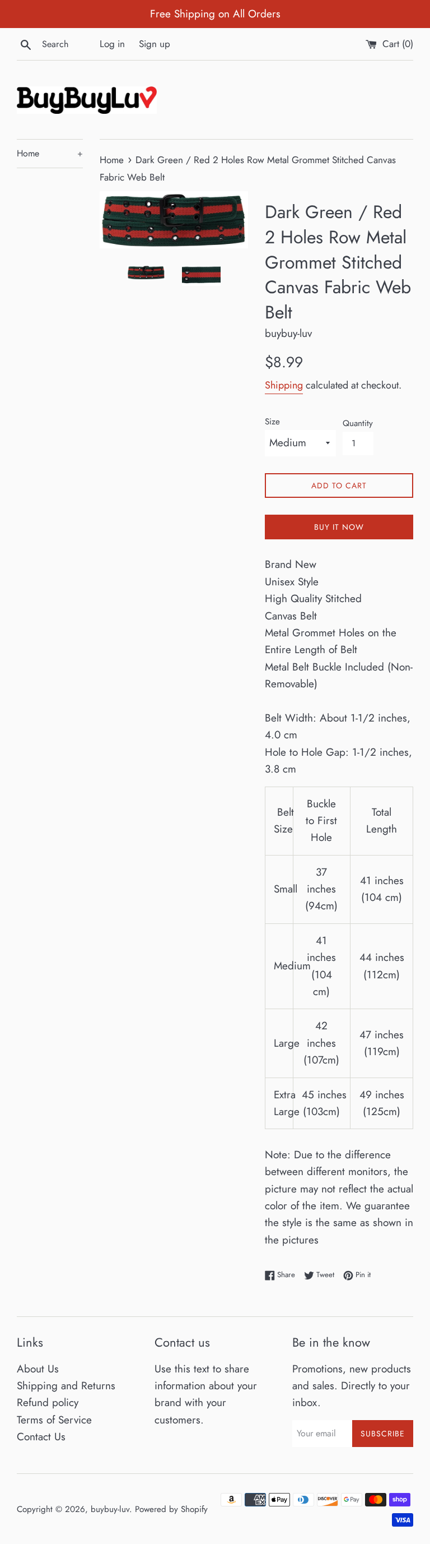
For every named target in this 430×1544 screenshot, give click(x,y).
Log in (112, 43)
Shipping (284, 385)
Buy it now (339, 527)
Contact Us (41, 1436)
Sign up (154, 43)
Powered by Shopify (171, 1509)
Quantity (358, 423)
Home (50, 153)
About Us (38, 1368)
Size (272, 421)
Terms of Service (54, 1419)
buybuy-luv (110, 1509)
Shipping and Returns (66, 1385)
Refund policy (47, 1402)
